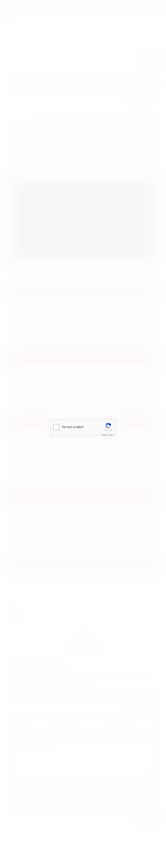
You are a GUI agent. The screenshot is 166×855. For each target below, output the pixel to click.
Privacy (104, 434)
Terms (111, 434)
